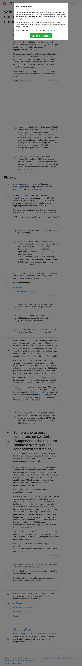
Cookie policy (38, 30)
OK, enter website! (41, 36)
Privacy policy (50, 30)
